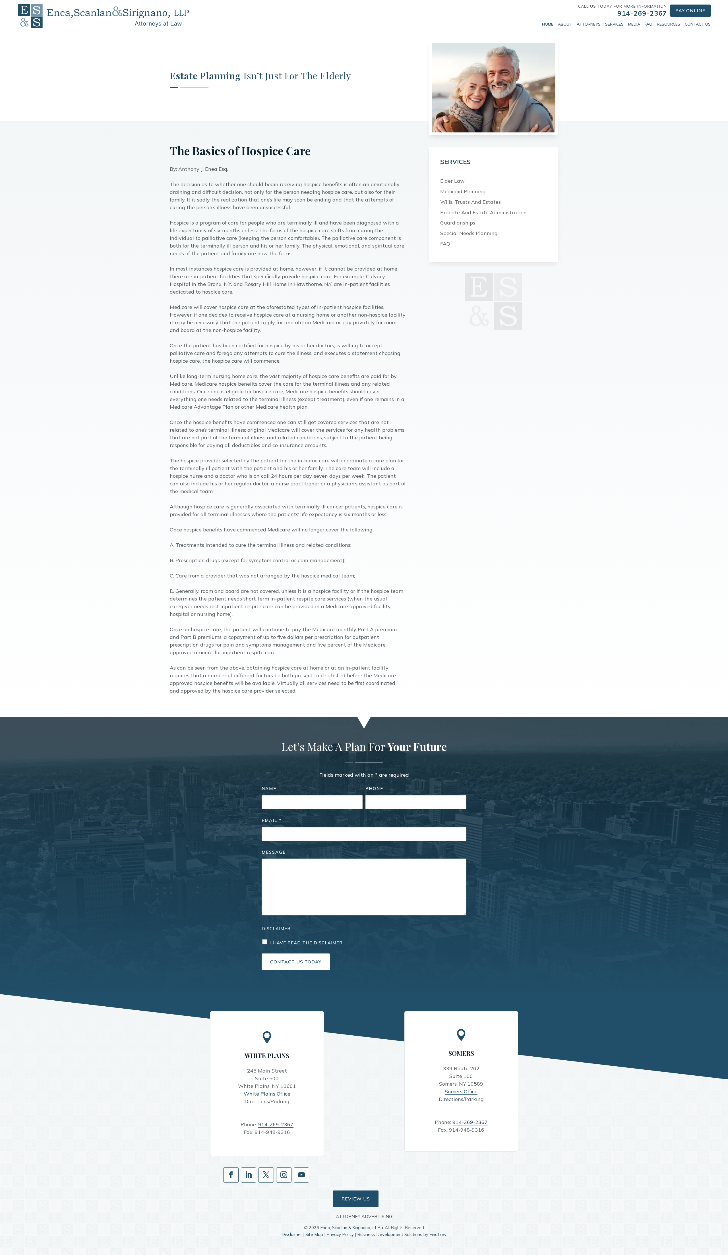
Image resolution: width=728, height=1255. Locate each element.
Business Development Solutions (389, 1234)
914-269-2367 (642, 13)
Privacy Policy (340, 1234)
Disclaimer (276, 928)
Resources (668, 24)
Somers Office (461, 1091)
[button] (722, 1213)
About (565, 24)
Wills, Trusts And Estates (470, 202)
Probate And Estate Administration (483, 212)
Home (547, 24)
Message (274, 852)
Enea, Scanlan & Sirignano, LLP (350, 1227)
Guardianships (457, 222)
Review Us (356, 1199)
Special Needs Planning (469, 233)
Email (272, 820)
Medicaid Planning (463, 191)
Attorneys (589, 24)
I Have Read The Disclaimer (306, 943)
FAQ (648, 24)
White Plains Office (267, 1093)
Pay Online (690, 10)
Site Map (314, 1234)
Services (614, 24)
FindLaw (437, 1234)
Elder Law (452, 181)
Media (634, 24)
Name (269, 788)
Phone (374, 788)
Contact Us (698, 24)
